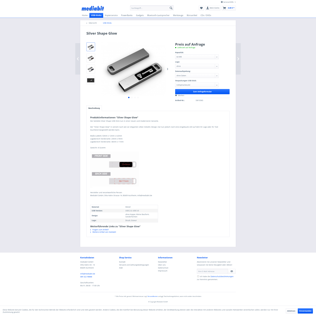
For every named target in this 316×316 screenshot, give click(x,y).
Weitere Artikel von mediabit (104, 232)
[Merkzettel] (201, 8)
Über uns (162, 265)
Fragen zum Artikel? (100, 229)
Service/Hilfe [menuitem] (228, 2)
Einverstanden (305, 311)
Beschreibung (94, 108)
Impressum (162, 271)
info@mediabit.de (87, 274)
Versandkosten (153, 296)
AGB (121, 268)
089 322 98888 (86, 276)
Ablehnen (291, 311)
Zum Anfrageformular (202, 91)
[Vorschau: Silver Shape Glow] (90, 46)
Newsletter (162, 262)
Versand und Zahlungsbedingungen (134, 265)
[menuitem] (152, 8)
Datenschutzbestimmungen (222, 276)
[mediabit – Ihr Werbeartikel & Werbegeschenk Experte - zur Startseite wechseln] (92, 9)
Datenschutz (163, 268)
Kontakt (122, 262)
